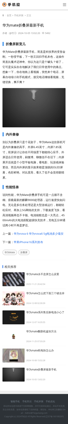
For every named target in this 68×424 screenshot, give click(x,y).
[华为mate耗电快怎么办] (13, 355)
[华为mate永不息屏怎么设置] (13, 279)
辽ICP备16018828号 (55, 416)
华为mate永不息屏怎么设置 (42, 274)
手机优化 (50, 401)
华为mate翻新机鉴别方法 (41, 331)
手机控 (24, 416)
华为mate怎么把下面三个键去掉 (45, 293)
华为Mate (10, 252)
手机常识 (27, 401)
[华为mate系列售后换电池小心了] (13, 317)
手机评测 (18, 15)
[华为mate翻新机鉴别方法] (13, 336)
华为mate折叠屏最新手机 (41, 369)
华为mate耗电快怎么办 (40, 350)
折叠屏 (23, 252)
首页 (9, 15)
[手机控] (12, 5)
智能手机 (15, 401)
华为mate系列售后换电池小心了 (45, 312)
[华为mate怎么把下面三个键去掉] (13, 298)
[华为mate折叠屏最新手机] (13, 375)
